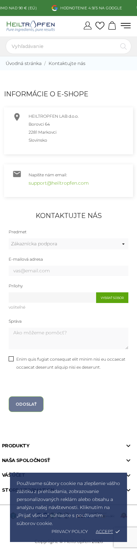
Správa (15, 321)
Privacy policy (70, 531)
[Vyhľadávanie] (123, 46)
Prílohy (16, 285)
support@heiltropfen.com (59, 183)
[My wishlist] (100, 26)
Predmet (18, 231)
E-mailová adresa (26, 259)
